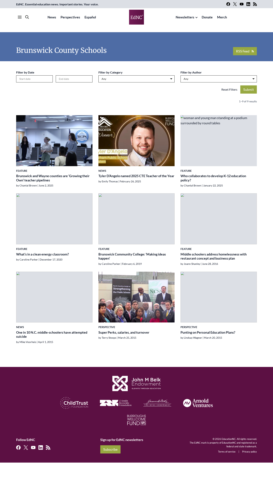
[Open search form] (27, 17)
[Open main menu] (19, 17)
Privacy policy (249, 451)
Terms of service (226, 451)
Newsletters (185, 17)
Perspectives (70, 17)
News (52, 17)
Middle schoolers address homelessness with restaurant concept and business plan (214, 256)
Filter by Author (191, 72)
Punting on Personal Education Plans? (208, 332)
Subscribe (110, 449)
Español (90, 17)
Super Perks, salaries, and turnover (123, 332)
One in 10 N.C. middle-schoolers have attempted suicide (51, 334)
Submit (248, 89)
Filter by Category (110, 72)
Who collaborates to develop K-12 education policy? (213, 178)
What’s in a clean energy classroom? (42, 254)
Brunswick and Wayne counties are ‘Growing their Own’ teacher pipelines (53, 178)
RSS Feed (242, 51)
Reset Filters (229, 89)
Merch (222, 17)
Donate (207, 17)
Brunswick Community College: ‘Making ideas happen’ (132, 256)
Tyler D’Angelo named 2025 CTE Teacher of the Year (136, 176)
